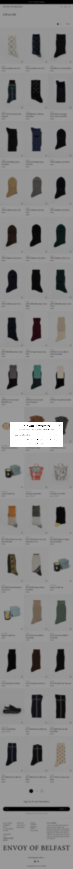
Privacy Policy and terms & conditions (47, 440)
